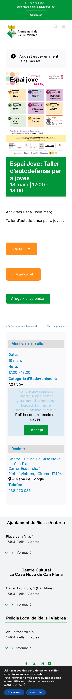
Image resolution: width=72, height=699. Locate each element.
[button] (36, 552)
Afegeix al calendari (28, 298)
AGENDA (15, 384)
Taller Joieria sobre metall (22, 326)
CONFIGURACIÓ (15, 685)
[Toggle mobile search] (56, 26)
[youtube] (49, 663)
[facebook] (26, 663)
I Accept (36, 430)
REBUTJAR (36, 692)
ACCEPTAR (14, 692)
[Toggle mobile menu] (64, 26)
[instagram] (42, 663)
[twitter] (34, 663)
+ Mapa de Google (28, 479)
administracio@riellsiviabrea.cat (36, 6)
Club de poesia (55, 326)
